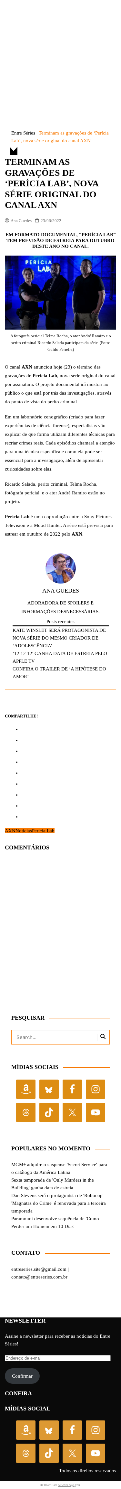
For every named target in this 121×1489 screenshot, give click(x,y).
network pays (66, 1485)
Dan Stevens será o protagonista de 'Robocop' (57, 1195)
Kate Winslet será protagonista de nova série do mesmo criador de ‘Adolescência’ (59, 638)
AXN (10, 830)
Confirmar (22, 1376)
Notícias (23, 830)
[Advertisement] (60, 53)
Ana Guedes (21, 220)
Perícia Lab (43, 830)
